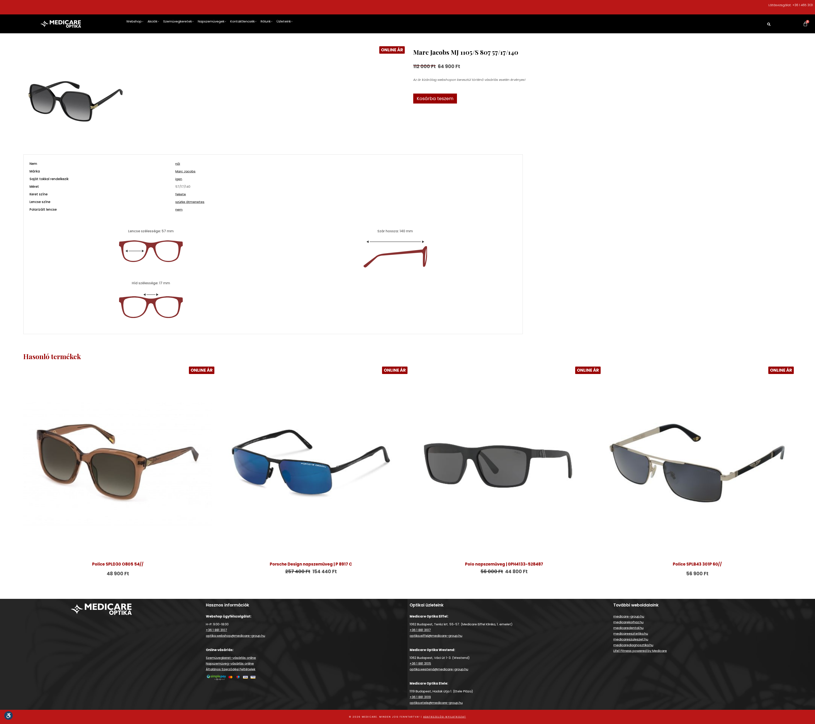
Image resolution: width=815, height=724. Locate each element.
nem (179, 209)
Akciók (152, 21)
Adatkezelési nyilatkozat (444, 716)
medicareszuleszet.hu (630, 639)
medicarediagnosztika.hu (633, 645)
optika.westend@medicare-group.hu (439, 669)
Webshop (134, 21)
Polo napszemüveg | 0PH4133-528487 (504, 564)
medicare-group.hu (628, 616)
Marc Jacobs (185, 171)
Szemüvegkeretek (177, 21)
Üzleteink (284, 21)
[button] (769, 24)
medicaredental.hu (628, 628)
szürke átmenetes (189, 202)
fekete (180, 194)
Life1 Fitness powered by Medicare (640, 650)
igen (178, 179)
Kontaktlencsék (242, 21)
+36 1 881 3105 (420, 663)
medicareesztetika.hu (630, 633)
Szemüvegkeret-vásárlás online (231, 657)
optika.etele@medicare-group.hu (436, 702)
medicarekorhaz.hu (628, 622)
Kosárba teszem (435, 98)
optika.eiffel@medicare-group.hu (436, 635)
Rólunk (266, 21)
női (177, 163)
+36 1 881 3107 (216, 630)
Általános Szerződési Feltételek (230, 669)
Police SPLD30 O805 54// (117, 564)
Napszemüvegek (211, 21)
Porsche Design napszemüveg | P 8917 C (311, 564)
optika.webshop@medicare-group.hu (235, 635)
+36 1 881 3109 (420, 697)
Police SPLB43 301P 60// (697, 564)
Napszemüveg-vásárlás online (230, 663)
